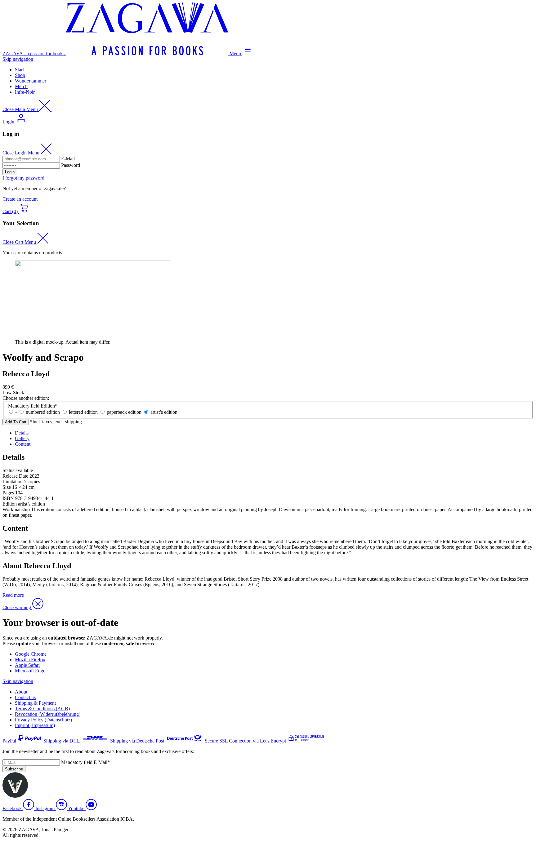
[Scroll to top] (15, 796)
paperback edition (124, 412)
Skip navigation (17, 59)
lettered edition (83, 412)
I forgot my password (23, 178)
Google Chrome (31, 654)
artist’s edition (163, 412)
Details (22, 432)
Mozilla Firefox (30, 659)
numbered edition (43, 412)
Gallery (22, 438)
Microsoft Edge (30, 670)
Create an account (20, 199)
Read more (13, 595)
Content (22, 444)
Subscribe (14, 769)
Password (70, 165)
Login (10, 172)
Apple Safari (27, 665)
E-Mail (68, 158)
